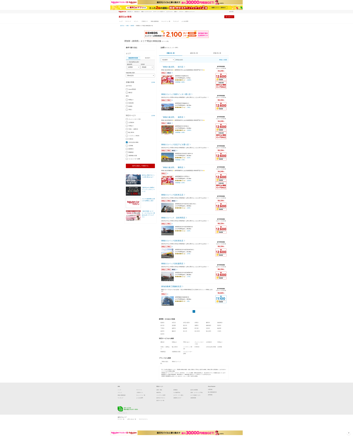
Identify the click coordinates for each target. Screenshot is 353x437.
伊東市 (196, 322)
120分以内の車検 (133, 142)
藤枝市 (174, 331)
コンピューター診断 (134, 159)
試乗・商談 (159, 389)
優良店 (130, 92)
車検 (127, 25)
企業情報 (210, 389)
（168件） (189, 80)
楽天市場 (231, 11)
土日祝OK (131, 122)
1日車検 (130, 145)
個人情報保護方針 (212, 392)
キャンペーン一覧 (165, 21)
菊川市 (185, 325)
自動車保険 (193, 397)
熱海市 (162, 322)
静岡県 (132, 25)
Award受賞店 (132, 89)
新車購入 (175, 389)
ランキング (176, 21)
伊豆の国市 (186, 322)
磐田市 (208, 322)
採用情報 (210, 394)
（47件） (188, 253)
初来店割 (131, 103)
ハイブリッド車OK (133, 135)
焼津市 (162, 334)
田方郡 (196, 328)
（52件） (188, 157)
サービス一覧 (121, 419)
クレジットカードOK (134, 119)
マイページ (128, 21)
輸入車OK (131, 132)
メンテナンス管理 (160, 395)
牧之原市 (208, 331)
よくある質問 (185, 21)
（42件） (188, 231)
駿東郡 (185, 328)
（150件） (189, 130)
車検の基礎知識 (154, 21)
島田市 (219, 325)
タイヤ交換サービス (195, 395)
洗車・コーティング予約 (196, 392)
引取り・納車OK (133, 129)
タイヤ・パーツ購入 (178, 395)
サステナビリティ (143, 419)
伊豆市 (174, 322)
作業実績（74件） (180, 159)
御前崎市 (219, 322)
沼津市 (208, 328)
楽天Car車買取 (194, 389)
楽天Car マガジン (160, 397)
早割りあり (186, 342)
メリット (136, 21)
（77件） (188, 276)
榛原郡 (219, 328)
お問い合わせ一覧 (131, 419)
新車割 (130, 106)
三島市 (219, 331)
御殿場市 (208, 325)
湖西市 (196, 325)
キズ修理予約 (176, 392)
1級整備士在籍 (132, 155)
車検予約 (158, 392)
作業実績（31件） (180, 182)
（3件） (188, 301)
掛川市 (162, 325)
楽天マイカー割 (160, 400)
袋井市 (162, 331)
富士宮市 (197, 331)
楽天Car (122, 25)
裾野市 (174, 328)
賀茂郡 (174, 325)
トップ (120, 21)
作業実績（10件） (180, 132)
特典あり (131, 99)
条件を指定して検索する (140, 166)
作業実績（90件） (180, 82)
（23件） (188, 208)
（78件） (188, 107)
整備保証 (131, 152)
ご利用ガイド (144, 21)
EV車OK (130, 139)
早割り (130, 109)
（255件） (189, 180)
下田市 (162, 328)
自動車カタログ (177, 397)
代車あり (131, 125)
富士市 (185, 331)
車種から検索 (223, 59)
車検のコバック (176, 361)
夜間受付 (131, 149)
